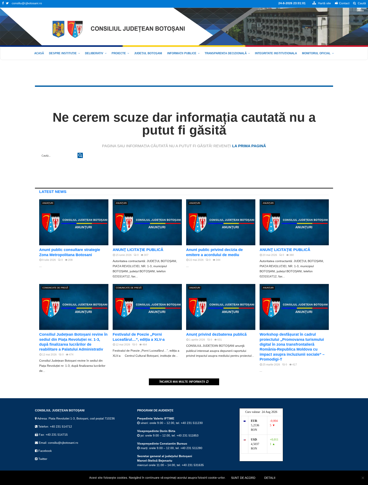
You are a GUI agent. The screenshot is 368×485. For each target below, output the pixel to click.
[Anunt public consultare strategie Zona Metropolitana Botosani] (73, 222)
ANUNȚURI (47, 203)
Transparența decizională (226, 53)
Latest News (52, 192)
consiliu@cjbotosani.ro (27, 3)
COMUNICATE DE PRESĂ (55, 288)
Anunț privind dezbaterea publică (216, 334)
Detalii (269, 477)
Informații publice (181, 53)
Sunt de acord (243, 477)
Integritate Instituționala (276, 53)
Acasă (39, 53)
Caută (361, 3)
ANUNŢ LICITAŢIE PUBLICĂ (138, 250)
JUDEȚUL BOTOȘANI (148, 53)
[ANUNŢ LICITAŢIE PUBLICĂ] (147, 222)
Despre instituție (63, 53)
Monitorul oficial (316, 53)
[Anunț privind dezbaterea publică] (220, 307)
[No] (363, 478)
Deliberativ (94, 53)
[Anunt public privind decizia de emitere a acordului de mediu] (220, 222)
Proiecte (119, 53)
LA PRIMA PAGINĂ (249, 146)
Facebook (44, 450)
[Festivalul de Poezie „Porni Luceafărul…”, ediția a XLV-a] (147, 307)
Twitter (42, 459)
